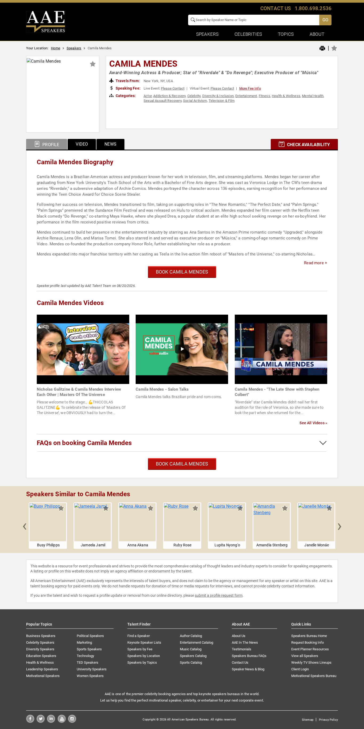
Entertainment (246, 96)
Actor (148, 96)
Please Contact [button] (172, 88)
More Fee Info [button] (250, 88)
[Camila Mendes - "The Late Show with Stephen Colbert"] (281, 348)
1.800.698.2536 (313, 8)
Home (55, 48)
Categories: (125, 96)
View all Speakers (304, 656)
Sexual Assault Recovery (162, 101)
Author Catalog (191, 636)
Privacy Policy (328, 720)
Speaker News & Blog (248, 669)
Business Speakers (40, 636)
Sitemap (307, 720)
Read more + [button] (315, 263)
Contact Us (240, 662)
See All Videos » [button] (313, 423)
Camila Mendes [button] (143, 64)
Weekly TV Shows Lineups (311, 662)
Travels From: (127, 81)
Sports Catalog (191, 662)
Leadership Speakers (42, 669)
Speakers (74, 48)
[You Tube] (62, 721)
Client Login (300, 669)
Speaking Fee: (127, 88)
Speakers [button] (207, 34)
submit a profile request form (218, 595)
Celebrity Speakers (40, 642)
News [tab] (110, 144)
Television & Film (222, 101)
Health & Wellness (286, 96)
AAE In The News (245, 642)
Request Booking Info (307, 642)
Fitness (264, 96)
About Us (238, 636)
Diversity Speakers (40, 649)
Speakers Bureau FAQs (249, 656)
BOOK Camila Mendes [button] (182, 272)
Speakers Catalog (193, 656)
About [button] (317, 34)
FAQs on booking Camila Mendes (84, 443)
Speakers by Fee (139, 649)
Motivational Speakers (43, 676)
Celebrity (193, 96)
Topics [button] (286, 34)
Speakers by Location (143, 656)
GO (325, 19)
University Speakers (92, 669)
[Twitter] (41, 721)
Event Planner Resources (310, 649)
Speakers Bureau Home (309, 636)
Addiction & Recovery (169, 96)
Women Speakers (90, 676)
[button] (24, 526)
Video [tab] (82, 144)
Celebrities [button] (248, 34)
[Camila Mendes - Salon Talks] (182, 348)
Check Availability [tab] (308, 144)
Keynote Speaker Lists (144, 642)
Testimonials (241, 649)
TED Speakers (87, 662)
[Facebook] (30, 721)
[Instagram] (72, 721)
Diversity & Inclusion (218, 96)
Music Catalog (190, 649)
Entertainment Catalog (196, 642)
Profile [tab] (50, 144)
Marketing (84, 642)
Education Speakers (41, 656)
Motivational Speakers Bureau (313, 676)
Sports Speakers (89, 649)
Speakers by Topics (142, 662)
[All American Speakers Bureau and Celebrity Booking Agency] (45, 21)
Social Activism (195, 101)
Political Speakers (90, 636)
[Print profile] (322, 48)
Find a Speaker (138, 636)
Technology (85, 656)
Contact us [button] (275, 8)
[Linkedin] (51, 721)
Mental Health (312, 96)
